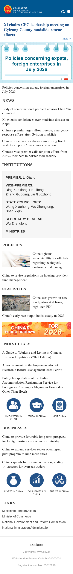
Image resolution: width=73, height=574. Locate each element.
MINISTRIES (15, 231)
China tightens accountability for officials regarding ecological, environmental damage (50, 260)
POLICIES (12, 245)
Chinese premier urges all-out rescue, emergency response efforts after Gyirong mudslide (35, 132)
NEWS (8, 100)
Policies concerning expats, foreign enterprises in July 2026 (35, 89)
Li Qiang (29, 177)
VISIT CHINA (59, 416)
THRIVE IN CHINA (59, 491)
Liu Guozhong (41, 194)
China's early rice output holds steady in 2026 (33, 315)
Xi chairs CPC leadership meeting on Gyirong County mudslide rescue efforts (36, 29)
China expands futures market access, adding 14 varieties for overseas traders (32, 464)
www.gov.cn (44, 551)
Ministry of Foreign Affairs (19, 510)
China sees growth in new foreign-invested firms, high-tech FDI (50, 302)
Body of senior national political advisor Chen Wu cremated (36, 111)
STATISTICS (14, 289)
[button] (61, 79)
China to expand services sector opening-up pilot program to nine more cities (31, 451)
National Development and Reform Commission (34, 522)
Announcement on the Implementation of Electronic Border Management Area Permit (32, 367)
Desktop (36, 545)
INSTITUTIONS (17, 164)
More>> (67, 38)
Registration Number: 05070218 (37, 565)
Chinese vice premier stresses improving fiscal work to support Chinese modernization (33, 143)
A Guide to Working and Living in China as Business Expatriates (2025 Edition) (32, 354)
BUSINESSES (14, 428)
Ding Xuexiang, (17, 190)
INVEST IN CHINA (13, 491)
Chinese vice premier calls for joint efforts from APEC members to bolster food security (34, 153)
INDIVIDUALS (16, 343)
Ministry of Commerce (16, 516)
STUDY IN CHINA (37, 416)
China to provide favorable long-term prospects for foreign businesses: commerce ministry (34, 438)
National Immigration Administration (25, 527)
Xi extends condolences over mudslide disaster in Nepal (35, 121)
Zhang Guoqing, (18, 194)
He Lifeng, (37, 190)
